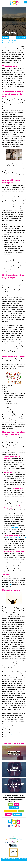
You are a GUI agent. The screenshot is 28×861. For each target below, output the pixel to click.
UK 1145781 (11, 860)
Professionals (17, 814)
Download (22, 37)
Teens (16, 804)
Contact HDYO (14, 527)
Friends (8, 814)
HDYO (7, 537)
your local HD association (18, 537)
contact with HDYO (11, 723)
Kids (10, 804)
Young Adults (14, 807)
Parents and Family (10, 811)
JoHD (21, 811)
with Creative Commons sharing (14, 858)
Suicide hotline (9, 735)
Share (6, 37)
